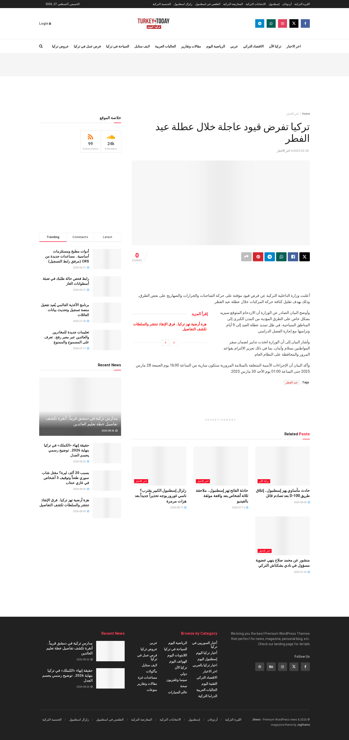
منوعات (152, 690)
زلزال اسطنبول (183, 4)
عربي (234, 46)
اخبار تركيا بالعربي (205, 665)
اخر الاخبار (294, 46)
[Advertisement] (174, 64)
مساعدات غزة (147, 677)
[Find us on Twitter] (293, 23)
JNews (256, 719)
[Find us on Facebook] (305, 23)
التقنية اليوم (209, 683)
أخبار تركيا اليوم (206, 653)
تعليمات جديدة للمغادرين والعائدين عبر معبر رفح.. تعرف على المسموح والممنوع (66, 337)
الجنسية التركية (162, 4)
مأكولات (151, 671)
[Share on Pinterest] (258, 256)
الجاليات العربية (165, 46)
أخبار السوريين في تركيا (204, 644)
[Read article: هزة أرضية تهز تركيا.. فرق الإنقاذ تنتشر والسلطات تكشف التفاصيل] (107, 508)
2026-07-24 (300, 572)
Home (306, 113)
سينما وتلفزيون (176, 680)
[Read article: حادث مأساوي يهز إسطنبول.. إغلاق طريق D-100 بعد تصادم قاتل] (282, 465)
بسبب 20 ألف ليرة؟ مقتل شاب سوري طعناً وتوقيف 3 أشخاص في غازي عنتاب (65, 478)
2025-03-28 (300, 150)
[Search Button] (41, 46)
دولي (183, 674)
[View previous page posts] (174, 342)
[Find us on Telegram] (259, 23)
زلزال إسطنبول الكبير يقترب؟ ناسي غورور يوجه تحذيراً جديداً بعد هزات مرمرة (160, 495)
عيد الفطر (292, 382)
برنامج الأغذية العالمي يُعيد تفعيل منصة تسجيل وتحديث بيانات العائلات (65, 310)
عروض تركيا (60, 46)
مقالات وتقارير (191, 46)
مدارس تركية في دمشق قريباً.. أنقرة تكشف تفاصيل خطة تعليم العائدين (69, 648)
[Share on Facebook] (293, 256)
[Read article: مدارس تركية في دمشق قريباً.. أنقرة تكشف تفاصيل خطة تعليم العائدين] (80, 406)
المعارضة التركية (233, 4)
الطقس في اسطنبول (207, 4)
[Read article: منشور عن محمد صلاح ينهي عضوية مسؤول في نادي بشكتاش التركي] (282, 535)
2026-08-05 (300, 502)
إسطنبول (274, 4)
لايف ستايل (142, 46)
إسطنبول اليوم (207, 659)
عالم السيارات (177, 692)
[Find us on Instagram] (282, 23)
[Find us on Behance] (271, 666)
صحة (183, 686)
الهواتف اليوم (178, 661)
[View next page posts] (165, 342)
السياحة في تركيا (117, 46)
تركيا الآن (275, 46)
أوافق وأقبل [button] (96, 732)
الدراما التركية (207, 696)
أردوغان (287, 4)
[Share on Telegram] (269, 256)
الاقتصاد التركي (253, 46)
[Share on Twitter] (304, 256)
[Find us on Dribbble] (259, 666)
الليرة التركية (302, 4)
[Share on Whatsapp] (281, 256)
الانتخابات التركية (256, 4)
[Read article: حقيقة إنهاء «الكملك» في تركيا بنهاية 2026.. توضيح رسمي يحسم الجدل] (107, 453)
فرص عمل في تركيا (87, 46)
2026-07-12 (238, 507)
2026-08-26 (108, 430)
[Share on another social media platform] (246, 256)
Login (44, 23)
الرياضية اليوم (215, 46)
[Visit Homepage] (153, 23)
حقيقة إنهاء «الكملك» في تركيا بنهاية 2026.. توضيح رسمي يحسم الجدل (66, 450)
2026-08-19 (177, 507)
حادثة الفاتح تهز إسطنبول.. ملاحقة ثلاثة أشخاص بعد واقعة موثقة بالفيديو (222, 495)
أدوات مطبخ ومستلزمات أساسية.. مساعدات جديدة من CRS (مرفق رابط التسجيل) (67, 256)
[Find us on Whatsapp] (271, 23)
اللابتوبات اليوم (177, 655)
